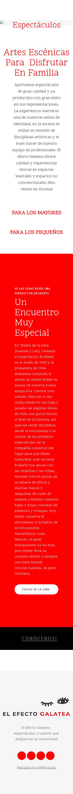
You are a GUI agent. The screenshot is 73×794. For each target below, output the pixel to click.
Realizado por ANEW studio (36, 768)
